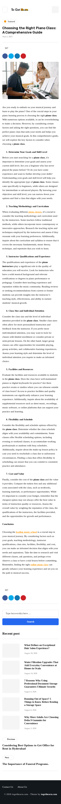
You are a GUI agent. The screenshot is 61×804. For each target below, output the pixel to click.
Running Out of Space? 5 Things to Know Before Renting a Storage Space (41, 702)
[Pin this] (23, 56)
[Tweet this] (11, 56)
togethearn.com (49, 794)
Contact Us (7, 787)
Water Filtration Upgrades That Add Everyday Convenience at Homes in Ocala (41, 665)
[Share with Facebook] (5, 56)
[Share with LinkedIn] (17, 56)
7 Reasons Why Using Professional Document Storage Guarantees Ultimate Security (40, 683)
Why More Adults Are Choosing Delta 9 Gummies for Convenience (41, 720)
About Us (22, 787)
